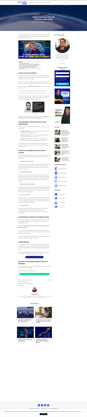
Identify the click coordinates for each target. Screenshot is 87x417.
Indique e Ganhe (44, 408)
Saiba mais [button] (80, 411)
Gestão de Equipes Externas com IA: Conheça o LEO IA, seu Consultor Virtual (65, 140)
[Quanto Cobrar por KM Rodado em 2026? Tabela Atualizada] (25, 312)
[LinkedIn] (49, 280)
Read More (62, 60)
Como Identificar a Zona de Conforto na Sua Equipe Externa (29, 64)
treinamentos (31, 200)
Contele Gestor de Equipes (34, 408)
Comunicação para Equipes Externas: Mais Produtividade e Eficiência (42, 341)
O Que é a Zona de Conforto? (24, 63)
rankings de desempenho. (45, 187)
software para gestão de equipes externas (25, 283)
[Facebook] (39, 405)
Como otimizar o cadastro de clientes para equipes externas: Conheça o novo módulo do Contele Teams (65, 132)
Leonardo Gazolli (34, 294)
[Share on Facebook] (46, 280)
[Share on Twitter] (48, 280)
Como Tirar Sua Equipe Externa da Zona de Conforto (28, 65)
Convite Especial (22, 68)
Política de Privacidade (53, 408)
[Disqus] (34, 359)
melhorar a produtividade (41, 247)
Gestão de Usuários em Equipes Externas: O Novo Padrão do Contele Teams (65, 152)
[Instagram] (42, 405)
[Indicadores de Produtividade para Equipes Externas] (25, 332)
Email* (57, 74)
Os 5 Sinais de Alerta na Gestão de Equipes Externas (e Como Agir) (65, 159)
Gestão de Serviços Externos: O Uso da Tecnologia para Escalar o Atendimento (65, 146)
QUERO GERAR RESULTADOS (62, 84)
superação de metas (32, 83)
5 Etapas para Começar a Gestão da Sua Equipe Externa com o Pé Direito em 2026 (43, 321)
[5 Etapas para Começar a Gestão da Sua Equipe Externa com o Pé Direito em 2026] (43, 312)
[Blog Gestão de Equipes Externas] (22, 3)
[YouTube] (45, 405)
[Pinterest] (51, 280)
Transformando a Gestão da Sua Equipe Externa (27, 67)
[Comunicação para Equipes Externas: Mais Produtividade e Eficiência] (43, 332)
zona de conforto (21, 285)
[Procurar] (69, 2)
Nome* (57, 71)
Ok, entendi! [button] (43, 414)
